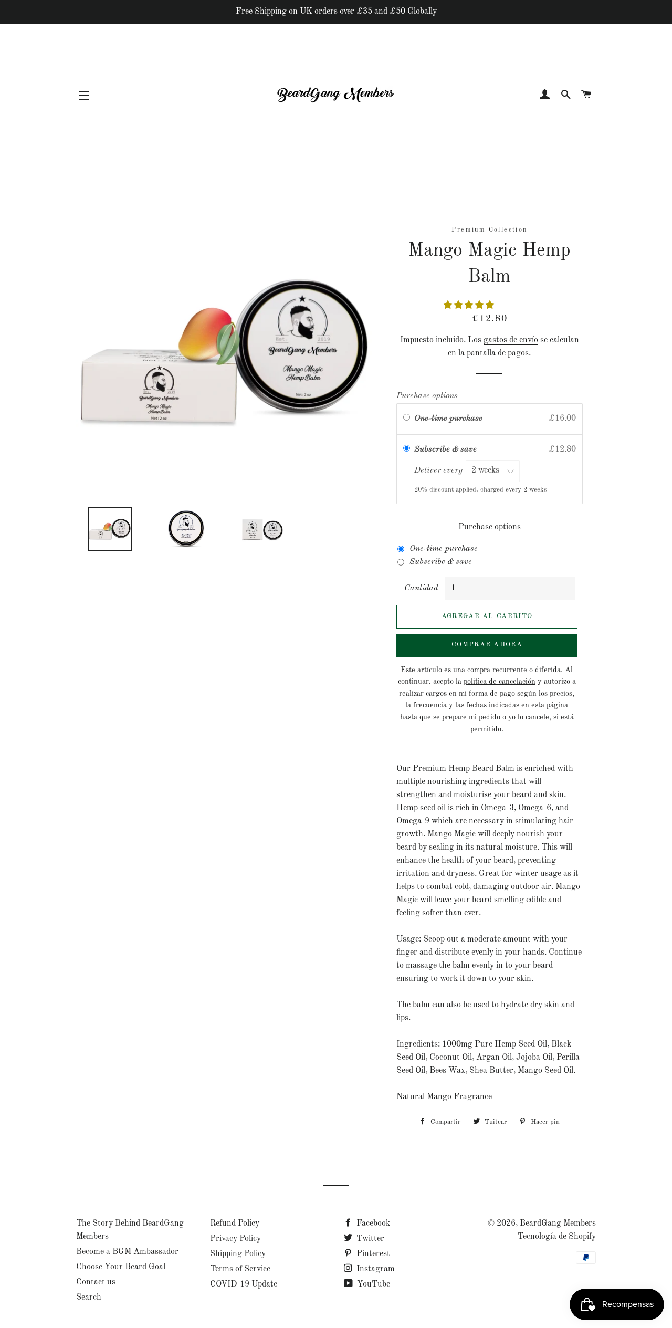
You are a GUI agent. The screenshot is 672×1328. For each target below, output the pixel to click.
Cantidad (421, 588)
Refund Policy (234, 1223)
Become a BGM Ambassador (127, 1252)
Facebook (372, 1223)
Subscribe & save (446, 449)
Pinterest (372, 1254)
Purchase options (427, 396)
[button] (470, 305)
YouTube (372, 1284)
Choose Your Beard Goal (120, 1267)
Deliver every (439, 470)
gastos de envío (511, 340)
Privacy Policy (235, 1239)
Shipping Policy (238, 1254)
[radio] (406, 419)
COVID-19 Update (243, 1284)
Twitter (369, 1239)
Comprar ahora (487, 644)
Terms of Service (240, 1269)
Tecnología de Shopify (557, 1236)
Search (88, 1297)
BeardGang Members (558, 1223)
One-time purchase (448, 418)
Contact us (96, 1282)
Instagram (374, 1269)
